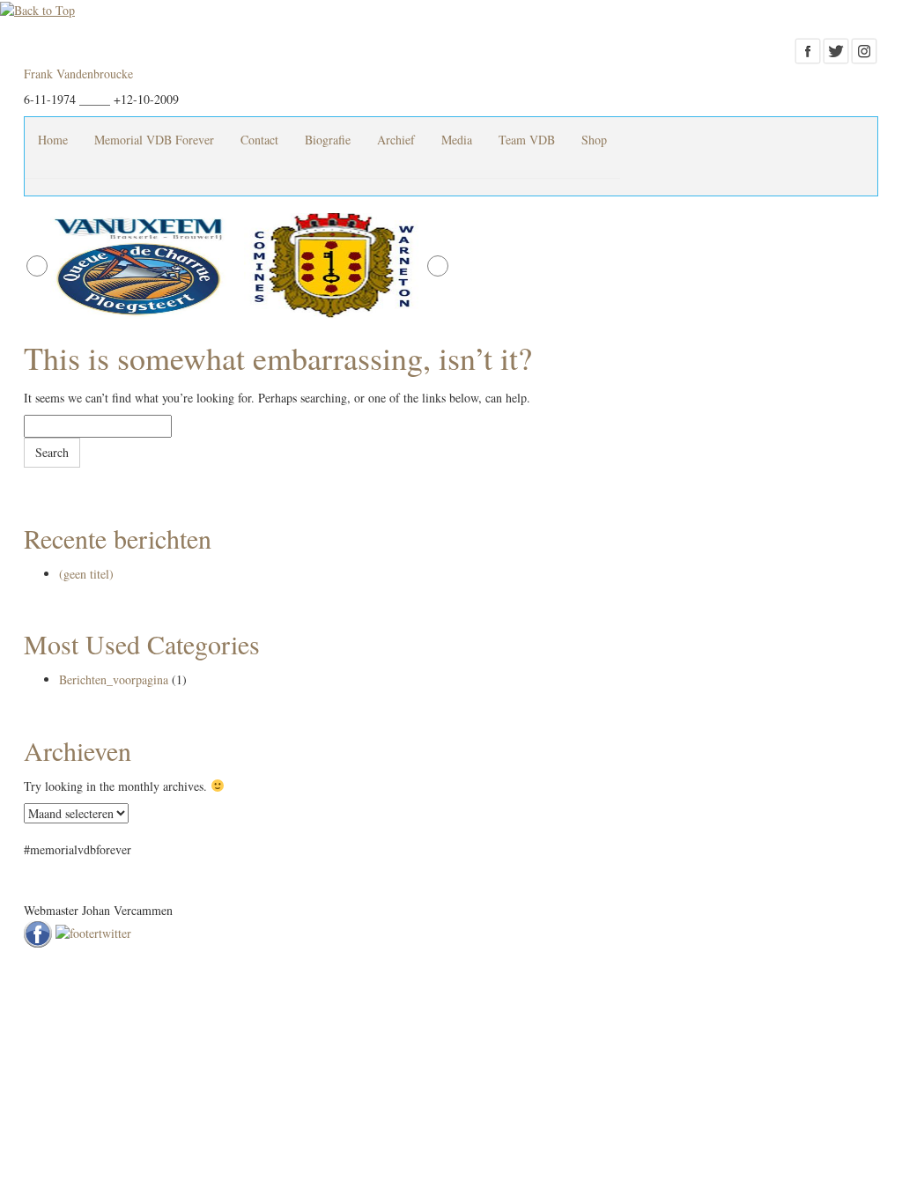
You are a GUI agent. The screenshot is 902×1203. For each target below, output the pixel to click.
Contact (259, 139)
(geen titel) (86, 573)
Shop (594, 139)
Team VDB (527, 139)
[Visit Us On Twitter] (836, 49)
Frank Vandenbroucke (78, 73)
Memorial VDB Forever (154, 139)
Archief (396, 139)
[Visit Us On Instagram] (864, 49)
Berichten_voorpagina (113, 679)
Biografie (328, 139)
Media (456, 139)
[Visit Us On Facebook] (808, 49)
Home (53, 139)
